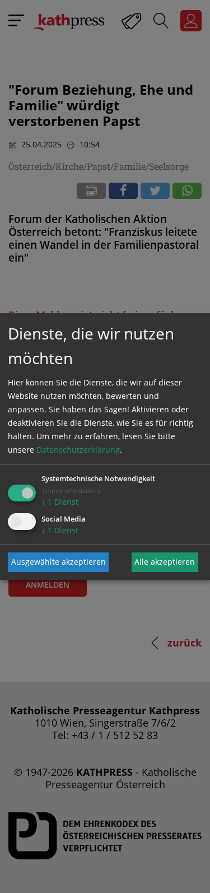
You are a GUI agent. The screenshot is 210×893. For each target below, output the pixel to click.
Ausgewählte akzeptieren (58, 561)
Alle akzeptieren (164, 561)
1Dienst (59, 501)
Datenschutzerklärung (78, 449)
